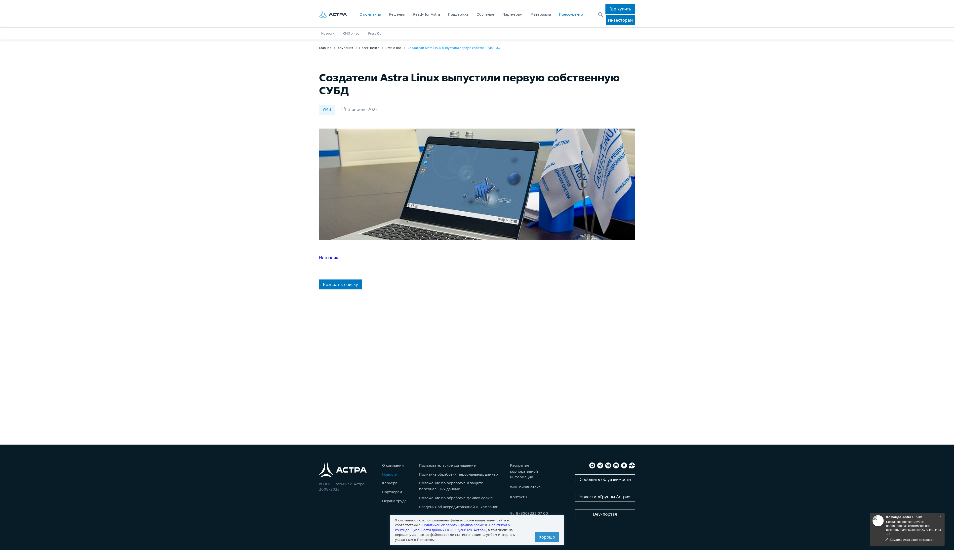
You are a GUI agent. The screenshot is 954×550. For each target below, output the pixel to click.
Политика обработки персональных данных (458, 474)
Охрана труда (394, 501)
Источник (328, 257)
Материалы (540, 14)
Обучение (485, 14)
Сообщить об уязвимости (605, 479)
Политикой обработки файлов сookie (453, 525)
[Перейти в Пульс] (632, 465)
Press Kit (374, 33)
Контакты (518, 497)
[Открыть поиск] (600, 14)
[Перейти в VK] (608, 465)
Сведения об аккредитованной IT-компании (458, 507)
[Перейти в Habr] (624, 465)
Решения (397, 14)
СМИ (327, 109)
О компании (370, 14)
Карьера (389, 483)
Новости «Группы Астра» (605, 496)
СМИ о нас (351, 33)
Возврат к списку (340, 284)
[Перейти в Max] (592, 465)
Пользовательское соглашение (447, 465)
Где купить (620, 8)
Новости (327, 33)
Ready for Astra (426, 14)
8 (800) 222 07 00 (532, 513)
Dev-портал (605, 514)
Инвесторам (620, 20)
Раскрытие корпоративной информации (524, 471)
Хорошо (547, 537)
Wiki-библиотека (525, 487)
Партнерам (512, 14)
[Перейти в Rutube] (616, 465)
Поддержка (458, 14)
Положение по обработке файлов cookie (456, 498)
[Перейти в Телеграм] (600, 465)
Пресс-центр (571, 14)
